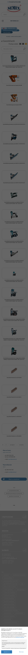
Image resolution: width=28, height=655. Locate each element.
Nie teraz (21, 652)
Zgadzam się (7, 652)
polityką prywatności (20, 637)
